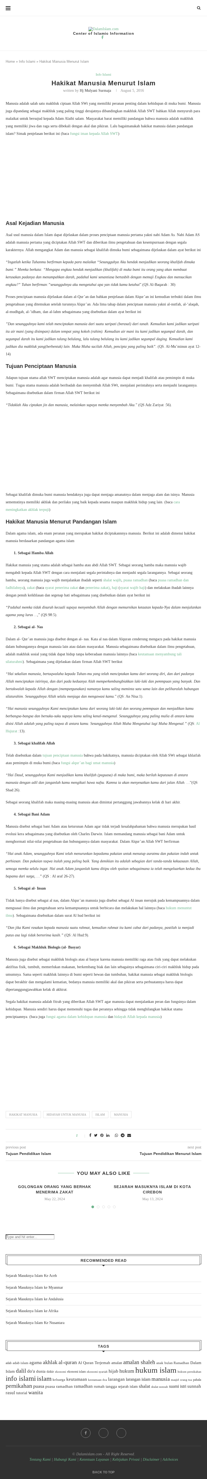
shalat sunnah (159, 1386)
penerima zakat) (97, 588)
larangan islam (138, 1379)
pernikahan (19, 1386)
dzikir (50, 1371)
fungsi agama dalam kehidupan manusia (77, 1017)
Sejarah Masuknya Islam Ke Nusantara (35, 1323)
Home (10, 61)
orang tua (186, 1379)
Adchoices (170, 1459)
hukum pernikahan (189, 1371)
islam (100, 1114)
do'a (31, 1371)
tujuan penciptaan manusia (63, 755)
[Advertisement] (103, 179)
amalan (116, 1363)
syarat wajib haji (132, 588)
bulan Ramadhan (176, 1363)
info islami (21, 1378)
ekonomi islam (76, 1371)
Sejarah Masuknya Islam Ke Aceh (31, 1276)
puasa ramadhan (135, 580)
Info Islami (27, 61)
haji (115, 588)
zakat (31, 588)
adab (9, 1363)
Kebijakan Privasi (126, 1459)
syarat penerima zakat (61, 588)
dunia (41, 1371)
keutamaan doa (97, 1379)
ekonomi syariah (97, 1371)
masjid (175, 1379)
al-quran (67, 1362)
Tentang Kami (40, 1459)
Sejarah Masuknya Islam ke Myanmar (34, 1287)
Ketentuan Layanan (94, 1459)
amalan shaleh (139, 1362)
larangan (116, 1379)
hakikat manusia (23, 1114)
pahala (197, 1380)
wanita (35, 1392)
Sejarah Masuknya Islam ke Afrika (32, 1311)
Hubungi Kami (65, 1459)
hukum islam (156, 1370)
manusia (121, 1114)
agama (35, 1362)
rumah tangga (105, 1386)
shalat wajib (112, 580)
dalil (21, 1371)
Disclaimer (151, 1459)
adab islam (20, 1363)
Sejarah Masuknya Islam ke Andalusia (34, 1299)
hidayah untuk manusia (66, 1114)
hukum (126, 1371)
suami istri (177, 1386)
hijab (113, 1371)
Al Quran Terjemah (94, 1363)
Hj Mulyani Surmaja (95, 91)
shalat (144, 1386)
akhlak (50, 1362)
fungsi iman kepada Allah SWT (94, 134)
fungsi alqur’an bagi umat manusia (87, 763)
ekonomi (60, 1371)
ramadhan (83, 1386)
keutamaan (76, 1379)
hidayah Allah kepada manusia (137, 1017)
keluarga (59, 1380)
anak (159, 1363)
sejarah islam (128, 1386)
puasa (38, 1386)
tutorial (21, 1393)
